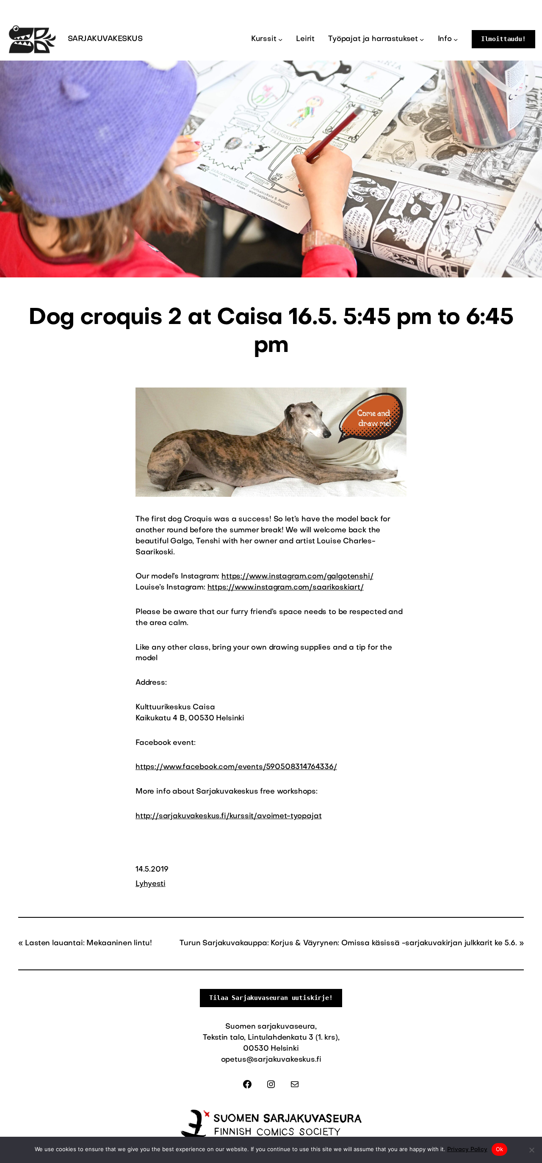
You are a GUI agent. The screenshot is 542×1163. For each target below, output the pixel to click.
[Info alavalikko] (456, 39)
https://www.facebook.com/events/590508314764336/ (236, 767)
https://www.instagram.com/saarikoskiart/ (285, 587)
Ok (499, 1149)
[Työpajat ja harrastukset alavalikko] (422, 39)
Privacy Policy (467, 1149)
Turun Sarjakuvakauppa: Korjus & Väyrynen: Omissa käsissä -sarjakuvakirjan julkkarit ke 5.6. (348, 943)
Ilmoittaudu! (503, 39)
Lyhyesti (151, 884)
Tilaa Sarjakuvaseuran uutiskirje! (270, 998)
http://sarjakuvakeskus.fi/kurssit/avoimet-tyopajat (228, 816)
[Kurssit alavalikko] (280, 39)
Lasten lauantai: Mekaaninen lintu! (88, 943)
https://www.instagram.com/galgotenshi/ (297, 576)
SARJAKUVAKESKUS (105, 39)
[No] (531, 1150)
